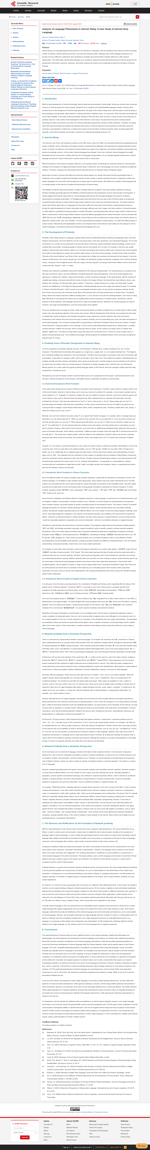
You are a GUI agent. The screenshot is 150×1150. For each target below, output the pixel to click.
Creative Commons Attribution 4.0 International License (91, 1112)
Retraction (124, 1134)
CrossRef (89, 1035)
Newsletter (15, 137)
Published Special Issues (21, 124)
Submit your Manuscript (81, 1147)
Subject (46, 1127)
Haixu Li (62, 37)
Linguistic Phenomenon (80, 73)
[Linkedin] (25, 163)
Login (135, 4)
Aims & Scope (18, 28)
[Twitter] (12, 163)
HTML (70, 43)
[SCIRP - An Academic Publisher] (24, 4)
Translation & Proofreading (98, 1130)
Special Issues (71, 1140)
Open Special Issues (19, 120)
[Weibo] (32, 163)
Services (88, 10)
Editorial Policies (72, 1127)
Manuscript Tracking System (99, 1124)
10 (99, 891)
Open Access (125, 1124)
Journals (41, 10)
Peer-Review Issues (73, 1134)
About (76, 10)
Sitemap (46, 1134)
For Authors (70, 1130)
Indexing (16, 50)
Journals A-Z (48, 1124)
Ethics (68, 1124)
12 (50, 969)
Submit (101, 10)
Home (16, 10)
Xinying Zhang (54, 37)
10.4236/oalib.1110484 (54, 43)
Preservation (125, 1130)
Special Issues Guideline (21, 129)
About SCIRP (72, 1121)
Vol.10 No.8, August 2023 (72, 24)
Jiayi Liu (45, 37)
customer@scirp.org (22, 175)
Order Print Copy (17, 141)
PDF (64, 43)
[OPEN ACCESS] (112, 4)
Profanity (56, 73)
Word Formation (65, 73)
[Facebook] (19, 163)
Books (53, 10)
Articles (28, 10)
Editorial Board (18, 41)
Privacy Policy (125, 1137)
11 (99, 921)
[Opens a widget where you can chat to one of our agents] (142, 1146)
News (64, 10)
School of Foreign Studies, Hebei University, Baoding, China (63, 40)
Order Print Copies (95, 1127)
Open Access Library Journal (52, 24)
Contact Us (15, 145)
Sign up (66, 1147)
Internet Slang (47, 73)
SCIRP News (100, 1147)
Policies (124, 1121)
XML (75, 43)
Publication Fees (19, 46)
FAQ (12, 149)
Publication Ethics (127, 1127)
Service (92, 1121)
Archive (15, 37)
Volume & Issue (94, 1137)
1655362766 (19, 184)
